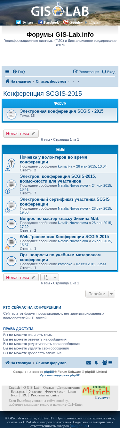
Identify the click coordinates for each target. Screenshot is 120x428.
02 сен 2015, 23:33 (91, 264)
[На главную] (60, 9)
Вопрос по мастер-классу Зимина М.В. (60, 218)
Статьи (48, 387)
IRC (24, 395)
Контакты (18, 391)
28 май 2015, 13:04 (91, 166)
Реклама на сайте (45, 395)
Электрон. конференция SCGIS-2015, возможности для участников (58, 179)
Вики (72, 391)
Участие (35, 391)
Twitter (27, 22)
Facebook (51, 22)
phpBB (49, 371)
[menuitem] (18, 72)
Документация (68, 387)
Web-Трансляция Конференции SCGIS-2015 (64, 236)
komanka (65, 166)
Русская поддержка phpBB (60, 375)
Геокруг (102, 397)
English (94, 22)
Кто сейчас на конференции (32, 307)
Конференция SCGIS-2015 (42, 93)
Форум (50, 391)
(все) (61, 391)
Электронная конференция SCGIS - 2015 (61, 111)
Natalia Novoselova (73, 185)
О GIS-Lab (31, 387)
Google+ (76, 22)
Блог (14, 395)
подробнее (79, 426)
